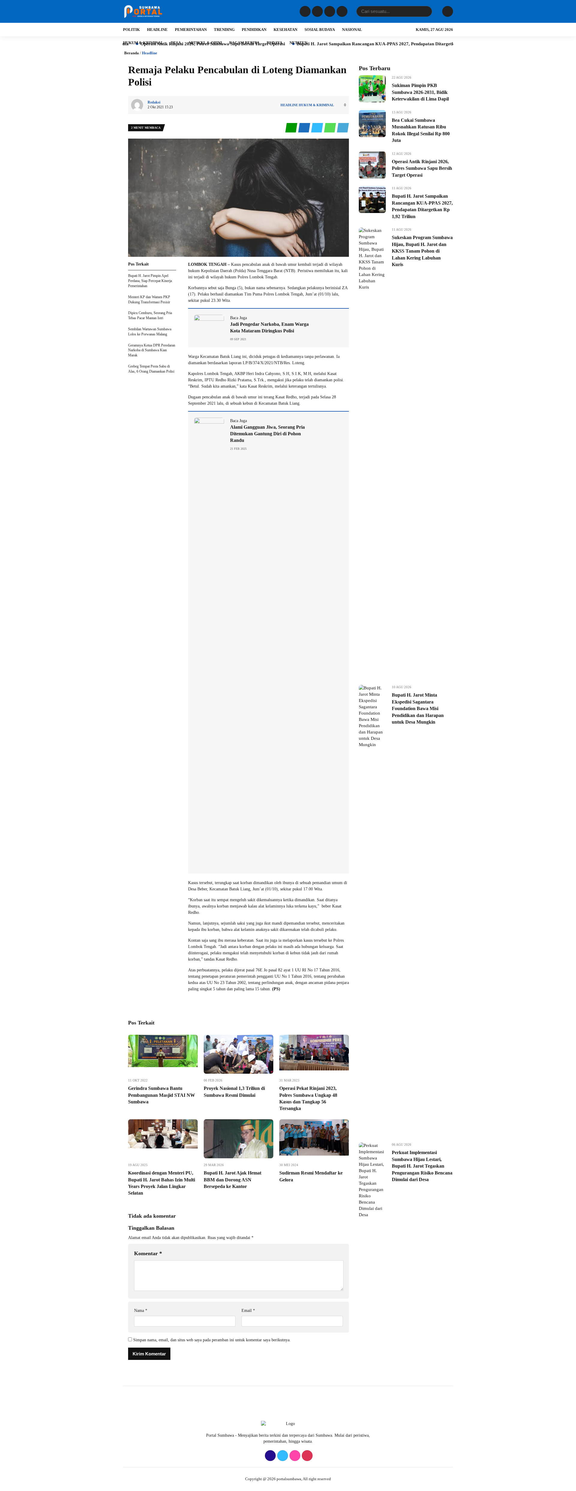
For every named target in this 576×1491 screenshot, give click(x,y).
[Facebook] (304, 12)
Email (248, 1310)
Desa (176, 42)
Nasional (352, 29)
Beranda (131, 53)
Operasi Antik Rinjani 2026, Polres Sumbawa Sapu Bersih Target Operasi (422, 168)
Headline (157, 29)
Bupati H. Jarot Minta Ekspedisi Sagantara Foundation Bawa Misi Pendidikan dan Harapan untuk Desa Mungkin (418, 708)
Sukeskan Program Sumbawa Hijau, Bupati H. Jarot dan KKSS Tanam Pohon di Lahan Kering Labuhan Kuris (422, 251)
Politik (131, 29)
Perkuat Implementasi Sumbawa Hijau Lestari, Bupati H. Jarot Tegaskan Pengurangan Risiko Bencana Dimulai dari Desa (422, 1166)
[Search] (426, 11)
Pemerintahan (191, 29)
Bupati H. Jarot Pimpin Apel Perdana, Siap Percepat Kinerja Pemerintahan (150, 281)
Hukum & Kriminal (143, 42)
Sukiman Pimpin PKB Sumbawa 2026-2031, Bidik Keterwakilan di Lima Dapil (420, 92)
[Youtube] (341, 12)
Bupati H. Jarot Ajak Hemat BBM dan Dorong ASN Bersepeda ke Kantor (232, 1179)
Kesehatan (285, 29)
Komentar (148, 1253)
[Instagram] (329, 12)
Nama (140, 1310)
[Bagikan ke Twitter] (317, 128)
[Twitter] (316, 12)
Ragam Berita (244, 42)
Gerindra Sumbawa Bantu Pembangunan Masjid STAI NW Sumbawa (161, 1095)
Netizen (298, 42)
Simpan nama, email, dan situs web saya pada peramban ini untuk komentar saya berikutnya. (212, 1340)
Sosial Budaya (319, 29)
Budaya (274, 42)
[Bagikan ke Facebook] (304, 128)
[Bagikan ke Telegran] (343, 128)
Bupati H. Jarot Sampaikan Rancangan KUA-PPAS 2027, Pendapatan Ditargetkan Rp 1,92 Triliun (341, 43)
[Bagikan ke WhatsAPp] (330, 128)
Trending (224, 29)
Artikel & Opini (205, 42)
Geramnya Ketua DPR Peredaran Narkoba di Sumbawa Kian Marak (151, 350)
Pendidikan (254, 29)
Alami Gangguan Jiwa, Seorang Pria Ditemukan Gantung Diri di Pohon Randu (267, 433)
